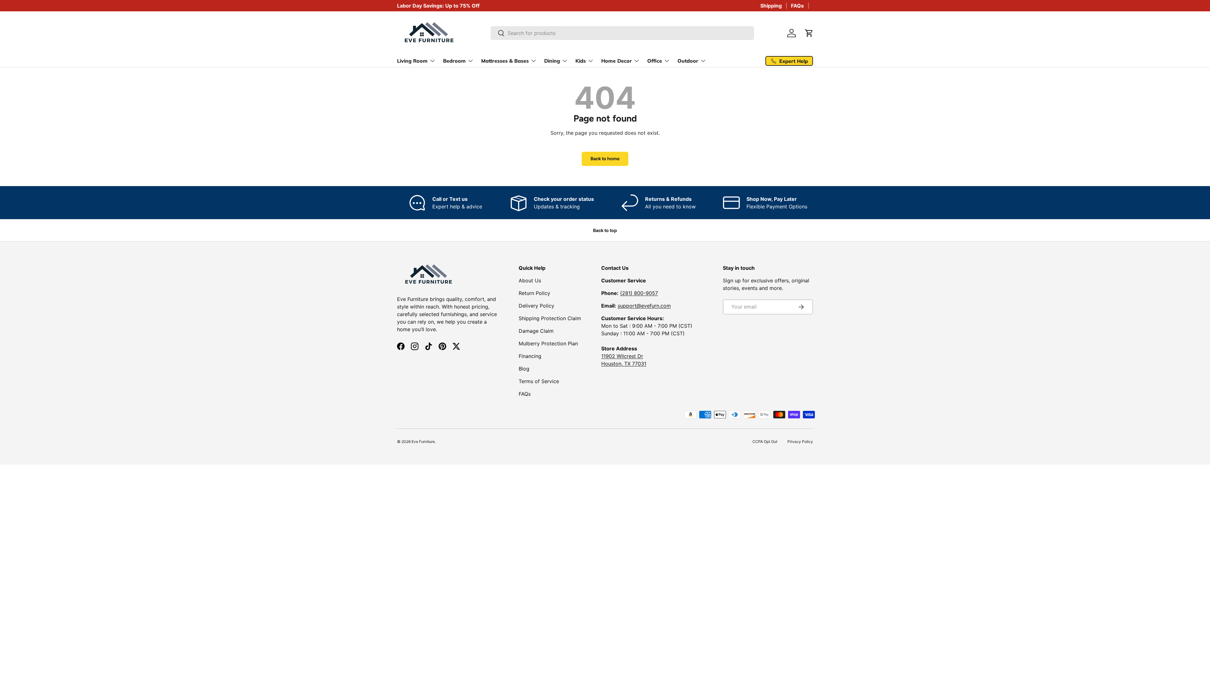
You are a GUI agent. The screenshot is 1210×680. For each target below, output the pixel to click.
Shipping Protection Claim (550, 318)
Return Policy (534, 293)
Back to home (605, 158)
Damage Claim (536, 331)
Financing (530, 356)
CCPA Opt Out (764, 441)
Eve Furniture (423, 441)
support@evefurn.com (644, 306)
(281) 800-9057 (639, 293)
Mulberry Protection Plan (548, 343)
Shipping (771, 6)
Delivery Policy (536, 306)
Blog (524, 369)
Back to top (605, 230)
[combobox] (622, 33)
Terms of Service (539, 381)
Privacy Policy (800, 441)
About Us (530, 280)
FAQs (797, 6)
